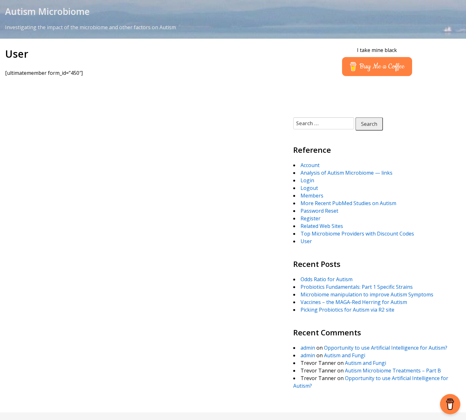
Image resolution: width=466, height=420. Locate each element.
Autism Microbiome (47, 11)
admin (308, 347)
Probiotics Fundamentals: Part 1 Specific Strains (357, 286)
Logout (309, 187)
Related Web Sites (322, 226)
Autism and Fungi (344, 355)
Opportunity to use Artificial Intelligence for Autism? (385, 347)
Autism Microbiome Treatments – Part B (393, 370)
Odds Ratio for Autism (327, 279)
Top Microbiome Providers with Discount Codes (357, 233)
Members (312, 195)
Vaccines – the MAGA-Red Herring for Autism (354, 302)
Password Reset (319, 210)
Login (307, 180)
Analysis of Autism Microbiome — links (346, 172)
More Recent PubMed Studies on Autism (348, 203)
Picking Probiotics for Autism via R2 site (347, 309)
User (306, 241)
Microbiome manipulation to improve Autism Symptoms (367, 294)
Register (310, 218)
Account (310, 165)
